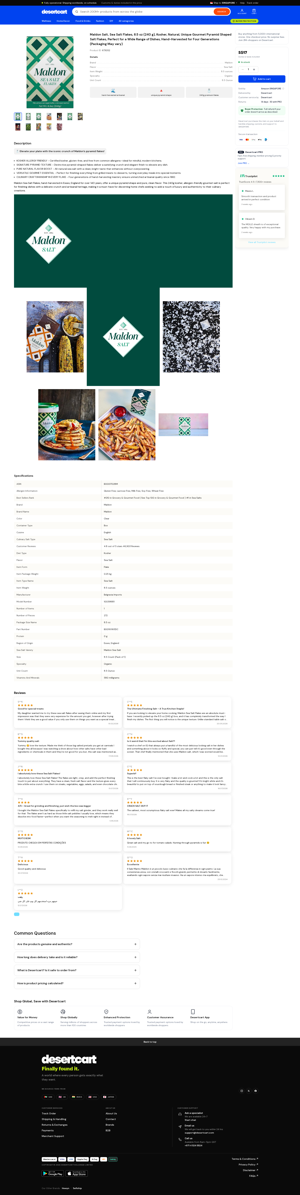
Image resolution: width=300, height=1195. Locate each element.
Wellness (46, 21)
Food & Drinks (83, 21)
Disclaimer (250, 1170)
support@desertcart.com (199, 1132)
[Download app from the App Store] (77, 1173)
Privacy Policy (248, 1164)
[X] (248, 1091)
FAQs (253, 1176)
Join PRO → (243, 163)
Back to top (150, 1041)
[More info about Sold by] (283, 88)
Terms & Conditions (245, 1159)
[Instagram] (242, 1091)
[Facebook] (255, 1091)
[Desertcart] (54, 12)
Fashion (100, 21)
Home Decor (63, 21)
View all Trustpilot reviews (262, 242)
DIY (111, 21)
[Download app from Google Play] (53, 1173)
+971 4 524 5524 (193, 1145)
